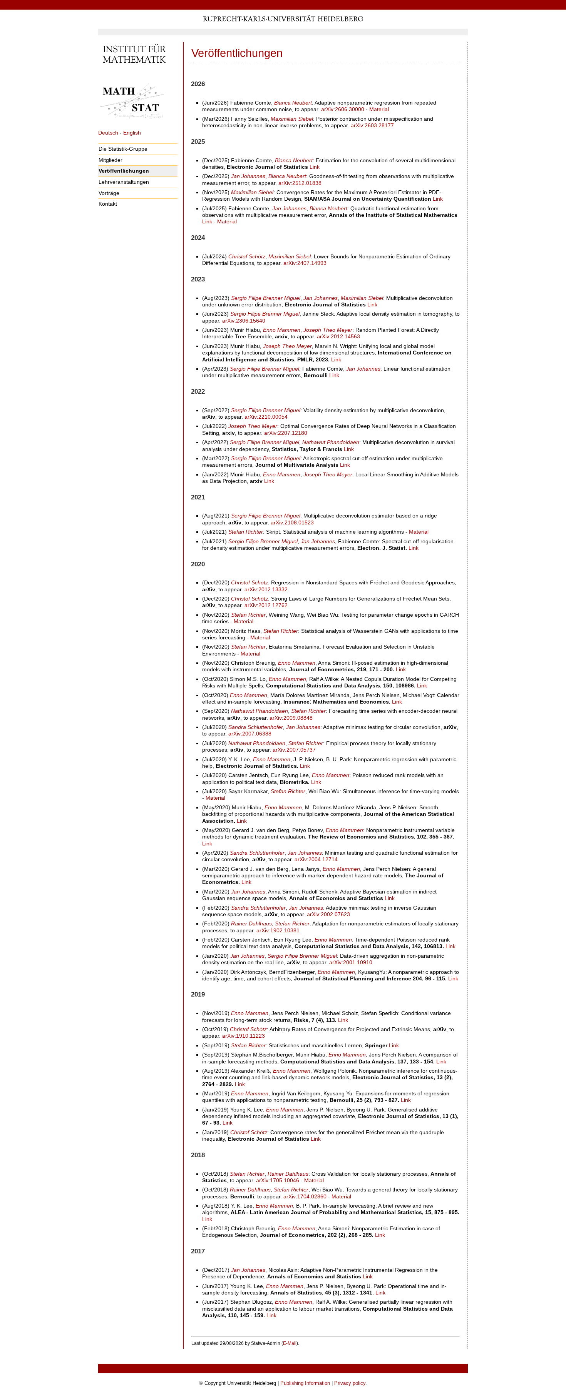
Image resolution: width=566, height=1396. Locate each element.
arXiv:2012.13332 (266, 589)
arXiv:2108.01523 (292, 522)
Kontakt (108, 204)
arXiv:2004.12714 (316, 859)
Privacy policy (349, 1383)
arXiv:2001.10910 (350, 962)
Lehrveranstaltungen (124, 182)
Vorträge (109, 193)
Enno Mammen (281, 330)
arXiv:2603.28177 (372, 125)
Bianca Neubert (293, 103)
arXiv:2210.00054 (266, 417)
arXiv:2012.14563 (338, 336)
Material (379, 109)
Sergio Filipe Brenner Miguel (265, 298)
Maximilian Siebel (292, 119)
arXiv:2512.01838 (300, 183)
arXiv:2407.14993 (305, 263)
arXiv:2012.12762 (266, 605)
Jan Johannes (248, 176)
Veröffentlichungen (124, 171)
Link (315, 167)
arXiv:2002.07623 (328, 914)
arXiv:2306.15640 (243, 321)
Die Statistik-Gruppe (123, 149)
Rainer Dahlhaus (251, 923)
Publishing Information (305, 1383)
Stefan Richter (245, 532)
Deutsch (108, 133)
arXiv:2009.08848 (291, 718)
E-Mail (289, 1343)
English (132, 133)
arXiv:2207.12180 (285, 433)
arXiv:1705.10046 (277, 1180)
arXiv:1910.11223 (243, 1036)
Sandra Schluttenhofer (255, 727)
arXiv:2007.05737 (294, 750)
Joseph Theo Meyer (327, 330)
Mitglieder (110, 160)
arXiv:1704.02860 (305, 1196)
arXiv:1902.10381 (278, 930)
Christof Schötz (246, 256)
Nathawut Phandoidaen (330, 442)
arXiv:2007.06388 (249, 733)
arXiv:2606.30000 (342, 109)
